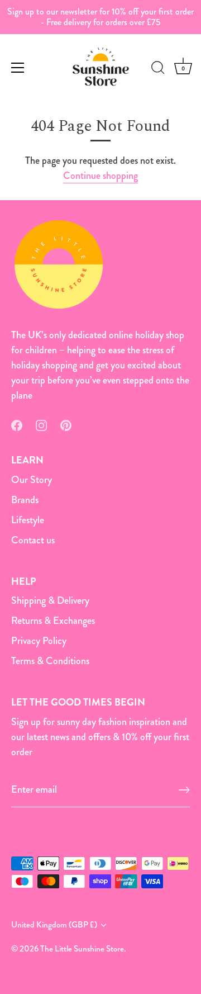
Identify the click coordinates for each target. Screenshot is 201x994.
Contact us (33, 540)
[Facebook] (16, 423)
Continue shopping (100, 175)
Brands (25, 500)
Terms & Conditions (50, 661)
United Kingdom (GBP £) (54, 925)
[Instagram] (41, 423)
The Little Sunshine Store (82, 949)
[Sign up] (184, 790)
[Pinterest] (65, 423)
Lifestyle (27, 520)
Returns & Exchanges (53, 620)
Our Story (31, 479)
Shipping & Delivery (50, 600)
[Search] (158, 69)
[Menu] (18, 67)
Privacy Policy (38, 640)
